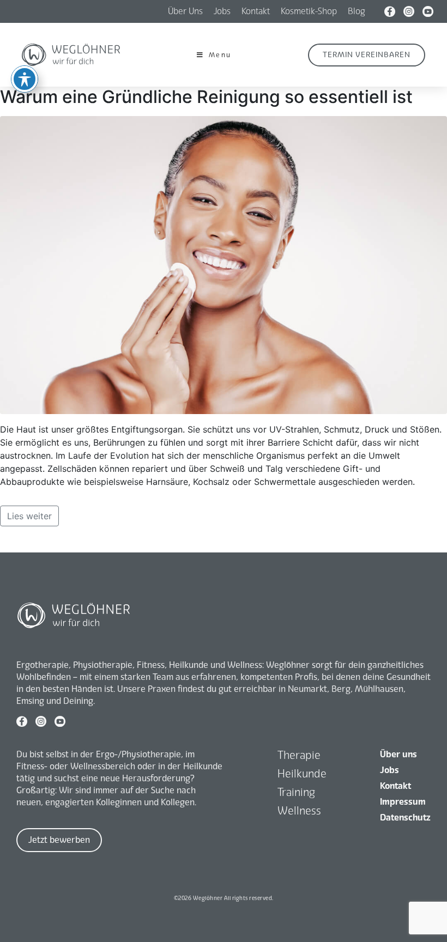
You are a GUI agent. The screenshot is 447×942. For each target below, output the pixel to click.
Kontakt (255, 11)
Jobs (222, 11)
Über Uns (185, 11)
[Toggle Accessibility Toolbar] (24, 79)
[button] (366, 55)
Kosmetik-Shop (309, 11)
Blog (356, 11)
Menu (220, 55)
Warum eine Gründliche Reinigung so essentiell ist (206, 96)
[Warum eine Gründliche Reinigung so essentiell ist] (223, 264)
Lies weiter (29, 515)
